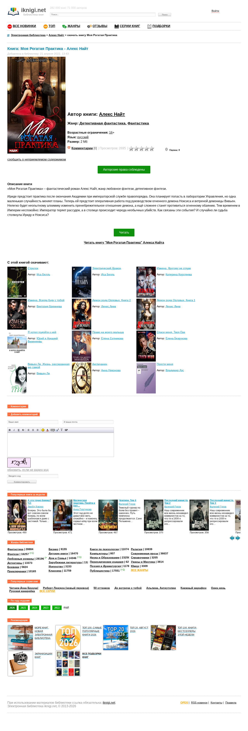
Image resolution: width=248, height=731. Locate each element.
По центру (33, 430)
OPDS (184, 702)
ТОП (52, 26)
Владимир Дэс (175, 370)
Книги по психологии (104, 549)
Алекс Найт (112, 114)
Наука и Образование (105, 557)
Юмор (135, 566)
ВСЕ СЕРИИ (47, 591)
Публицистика (100, 570)
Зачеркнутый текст (23, 430)
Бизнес (53, 549)
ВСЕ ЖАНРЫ (139, 570)
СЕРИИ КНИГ (130, 26)
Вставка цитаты (57, 430)
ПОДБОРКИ (161, 26)
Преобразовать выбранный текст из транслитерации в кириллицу (61, 430)
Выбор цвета (47, 430)
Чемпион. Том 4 (127, 500)
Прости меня (165, 364)
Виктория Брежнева (49, 306)
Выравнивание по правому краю (37, 430)
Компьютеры (99, 553)
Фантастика (138, 123)
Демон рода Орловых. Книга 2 (111, 300)
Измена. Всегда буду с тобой (46, 300)
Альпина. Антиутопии (161, 587)
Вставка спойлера (66, 430)
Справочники (140, 557)
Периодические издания (106, 561)
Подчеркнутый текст (18, 430)
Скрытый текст (53, 430)
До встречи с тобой (128, 587)
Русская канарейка (22, 591)
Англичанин (99, 364)
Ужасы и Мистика (143, 561)
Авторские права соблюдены (124, 169)
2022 (57, 607)
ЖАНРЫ (74, 26)
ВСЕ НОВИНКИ (24, 26)
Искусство (56, 566)
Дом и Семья (57, 558)
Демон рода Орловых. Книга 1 (176, 300)
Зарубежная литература (65, 562)
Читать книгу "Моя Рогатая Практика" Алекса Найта (124, 242)
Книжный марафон (193, 587)
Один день (218, 587)
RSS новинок (199, 702)
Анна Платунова (82, 509)
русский (83, 137)
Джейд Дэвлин (35, 506)
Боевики (13, 567)
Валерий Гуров (127, 504)
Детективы (14, 562)
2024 (34, 607)
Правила (230, 702)
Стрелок (33, 268)
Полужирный (10, 430)
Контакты (216, 702)
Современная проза (144, 553)
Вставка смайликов (43, 430)
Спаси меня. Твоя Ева (171, 332)
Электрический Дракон (106, 268)
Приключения (16, 571)
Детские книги (58, 553)
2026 (12, 607)
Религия (136, 549)
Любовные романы (20, 558)
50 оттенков (102, 587)
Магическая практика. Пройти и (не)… (84, 503)
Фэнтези (13, 554)
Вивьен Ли (43, 373)
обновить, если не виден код (27, 470)
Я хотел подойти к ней (42, 332)
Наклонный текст (14, 430)
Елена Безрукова (176, 338)
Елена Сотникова (112, 338)
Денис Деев (108, 306)
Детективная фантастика (102, 123)
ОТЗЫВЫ (100, 26)
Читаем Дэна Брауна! (23, 587)
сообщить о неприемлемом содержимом (36, 159)
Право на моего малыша (108, 332)
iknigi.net (109, 702)
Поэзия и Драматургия (105, 566)
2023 (45, 607)
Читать (124, 232)
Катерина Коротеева (179, 274)
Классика (55, 570)
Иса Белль (43, 274)
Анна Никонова (111, 370)
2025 (23, 607)
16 (111, 132)
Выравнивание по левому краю (28, 430)
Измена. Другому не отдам (174, 268)
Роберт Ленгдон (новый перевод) (66, 587)
